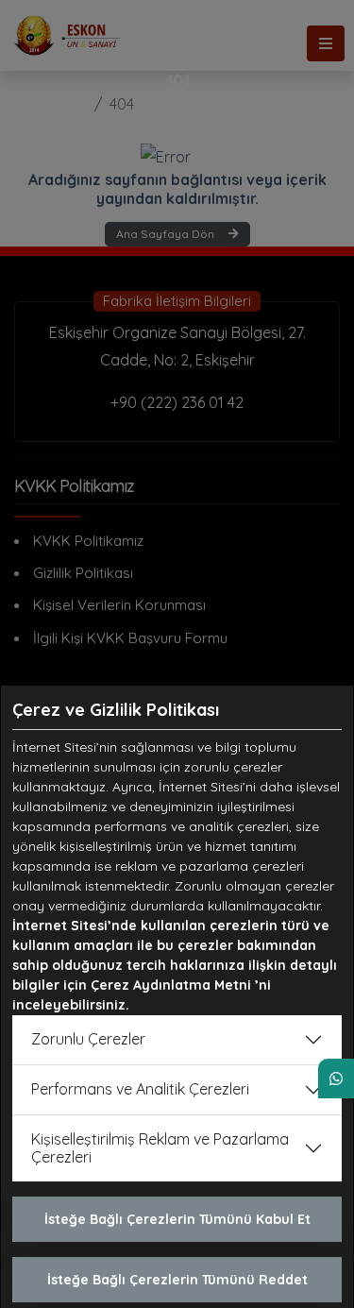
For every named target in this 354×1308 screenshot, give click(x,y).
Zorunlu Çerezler (88, 1038)
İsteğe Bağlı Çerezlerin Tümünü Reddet (177, 1279)
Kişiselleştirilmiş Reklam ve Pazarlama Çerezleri (160, 1148)
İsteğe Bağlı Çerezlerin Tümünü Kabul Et (177, 1219)
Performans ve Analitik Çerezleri (140, 1088)
